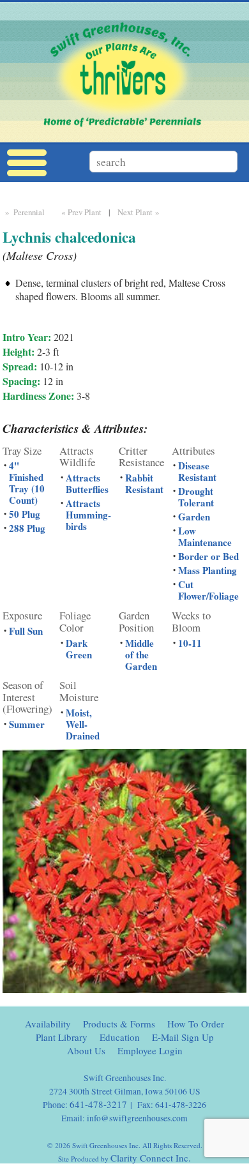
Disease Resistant (197, 471)
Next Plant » (139, 212)
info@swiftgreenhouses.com (137, 1118)
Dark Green (79, 649)
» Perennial (24, 212)
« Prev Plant (80, 212)
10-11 (190, 643)
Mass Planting (207, 570)
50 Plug (24, 514)
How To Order (195, 1023)
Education (120, 1037)
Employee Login (150, 1050)
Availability (48, 1023)
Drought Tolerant (196, 497)
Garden (194, 517)
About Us (86, 1050)
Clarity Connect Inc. (150, 1157)
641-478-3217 (98, 1104)
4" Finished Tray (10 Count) (27, 482)
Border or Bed (208, 556)
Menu (27, 163)
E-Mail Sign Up (183, 1037)
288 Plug (27, 528)
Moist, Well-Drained (83, 724)
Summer (27, 724)
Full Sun (26, 631)
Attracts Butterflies (87, 483)
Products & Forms (119, 1023)
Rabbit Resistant (144, 483)
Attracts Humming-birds (88, 514)
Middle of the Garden (141, 654)
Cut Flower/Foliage (208, 590)
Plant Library (61, 1037)
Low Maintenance (205, 536)
